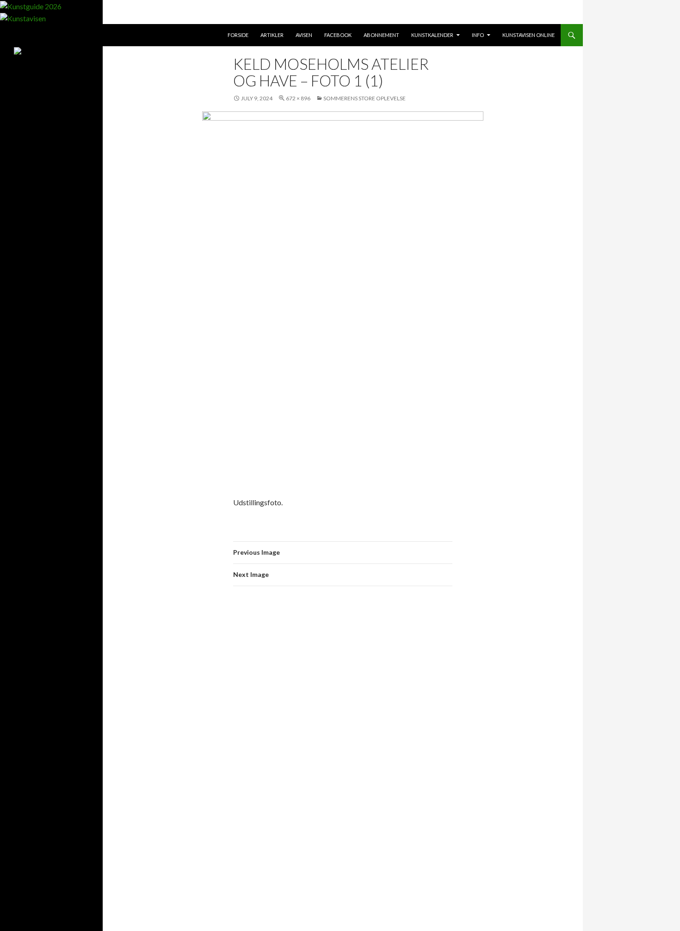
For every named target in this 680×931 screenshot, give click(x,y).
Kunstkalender (432, 35)
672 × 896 (298, 98)
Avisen (304, 35)
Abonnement (381, 35)
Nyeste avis (40, 134)
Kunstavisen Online (528, 35)
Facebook (338, 35)
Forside (238, 35)
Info (478, 35)
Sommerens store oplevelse (364, 98)
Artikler (272, 35)
